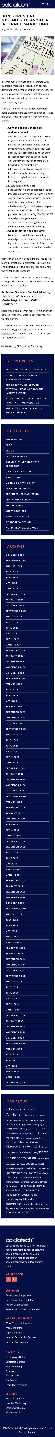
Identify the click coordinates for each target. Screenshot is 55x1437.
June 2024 (12, 577)
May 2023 (11, 633)
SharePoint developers (30, 1177)
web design (15, 1208)
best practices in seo (16, 1109)
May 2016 (11, 931)
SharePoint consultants (21, 1173)
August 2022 (14, 684)
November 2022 (16, 667)
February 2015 (15, 948)
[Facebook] (8, 1279)
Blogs (10, 451)
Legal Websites (14, 1332)
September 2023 (16, 611)
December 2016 (16, 892)
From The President (16, 1384)
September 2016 (16, 908)
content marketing (14, 1124)
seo (28, 1163)
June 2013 (12, 1060)
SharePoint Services (20, 500)
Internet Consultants (17, 1342)
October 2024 (15, 555)
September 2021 (16, 729)
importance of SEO (15, 1133)
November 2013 (16, 1032)
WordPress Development (23, 528)
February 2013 (15, 1083)
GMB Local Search (18, 472)
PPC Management (15, 1398)
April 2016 (12, 937)
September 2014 (16, 976)
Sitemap (32, 1432)
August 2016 (14, 914)
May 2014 (11, 998)
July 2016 (12, 920)
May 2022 (11, 701)
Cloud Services (16, 456)
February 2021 (15, 768)
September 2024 (16, 560)
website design (26, 1208)
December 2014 (16, 959)
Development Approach (18, 1295)
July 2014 (12, 987)
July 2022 (12, 690)
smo (8, 1185)
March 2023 (13, 645)
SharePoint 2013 (43, 1169)
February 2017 (15, 880)
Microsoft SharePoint (34, 1142)
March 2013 (13, 1077)
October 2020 (15, 791)
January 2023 (14, 656)
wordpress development (24, 1212)
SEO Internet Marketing (29, 346)
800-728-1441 (29, 1245)
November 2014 (16, 965)
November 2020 (16, 785)
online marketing (31, 1152)
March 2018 (13, 869)
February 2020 (15, 807)
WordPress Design (18, 522)
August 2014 (14, 982)
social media (26, 1185)
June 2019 (12, 824)
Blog (9, 445)
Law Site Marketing (16, 1403)
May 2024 (11, 583)
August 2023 (14, 617)
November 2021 (16, 718)
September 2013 (16, 1043)
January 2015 (14, 953)
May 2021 (11, 751)
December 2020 (16, 779)
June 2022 (12, 695)
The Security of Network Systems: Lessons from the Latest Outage (25, 389)
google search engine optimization (36, 1129)
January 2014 (14, 1021)
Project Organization (17, 1304)
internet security (25, 1138)
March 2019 (13, 836)
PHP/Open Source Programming (23, 1309)
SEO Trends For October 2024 (26, 370)
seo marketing (28, 1168)
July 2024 (12, 572)
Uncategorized (16, 511)
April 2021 (12, 757)
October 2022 (15, 673)
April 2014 (12, 1004)
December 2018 (16, 847)
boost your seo (32, 1109)
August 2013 (14, 1049)
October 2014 (15, 970)
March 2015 (13, 942)
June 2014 (12, 993)
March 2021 (13, 762)
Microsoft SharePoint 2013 (23, 1146)
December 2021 (16, 712)
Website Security (17, 517)
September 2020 (16, 796)
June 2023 (12, 628)
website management (40, 1208)
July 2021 (12, 740)
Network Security (18, 488)
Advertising (14, 439)
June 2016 (12, 925)
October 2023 (15, 605)
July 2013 (12, 1055)
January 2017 (14, 886)
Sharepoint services (38, 1181)
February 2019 (15, 841)
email (21, 337)
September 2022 (16, 678)
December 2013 (16, 1026)
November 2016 (16, 897)
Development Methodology (20, 1300)
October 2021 (15, 723)
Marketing (10, 346)
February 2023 (15, 650)
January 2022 (14, 706)
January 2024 (14, 600)
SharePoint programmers (17, 1181)
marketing (21, 1142)
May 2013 (11, 1066)
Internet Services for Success (21, 1337)
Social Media (14, 505)
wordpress (10, 1212)
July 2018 (12, 852)
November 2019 (16, 819)
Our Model (11, 1380)
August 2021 (14, 735)
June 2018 (12, 858)
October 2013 (15, 1038)
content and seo (35, 1115)
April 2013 (12, 1071)
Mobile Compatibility (20, 483)
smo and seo (15, 1186)
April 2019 (12, 830)
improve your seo (31, 1134)
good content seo (30, 1125)
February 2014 (15, 1015)
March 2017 (13, 875)
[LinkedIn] (14, 1279)
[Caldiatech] (15, 4)
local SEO (12, 1142)
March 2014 (13, 1010)
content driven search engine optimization (25, 1120)
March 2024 (13, 588)
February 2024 (15, 594)
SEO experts (36, 1164)
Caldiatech (6, 333)
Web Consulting (14, 1327)
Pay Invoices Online (16, 1357)
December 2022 (16, 661)
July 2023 (12, 622)
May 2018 (11, 864)
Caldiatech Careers (15, 1361)
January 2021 (14, 774)
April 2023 (12, 639)
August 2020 (14, 802)
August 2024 (14, 566)
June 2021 (12, 746)
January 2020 (14, 813)
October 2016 (15, 903)
